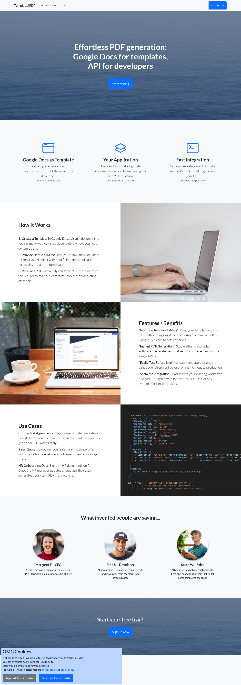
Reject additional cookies (19, 678)
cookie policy (67, 669)
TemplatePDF (24, 5)
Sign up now (120, 632)
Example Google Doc (48, 180)
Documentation (48, 5)
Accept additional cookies (55, 678)
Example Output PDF (193, 180)
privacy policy (49, 669)
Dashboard (217, 5)
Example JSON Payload (120, 180)
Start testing (120, 84)
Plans (63, 5)
